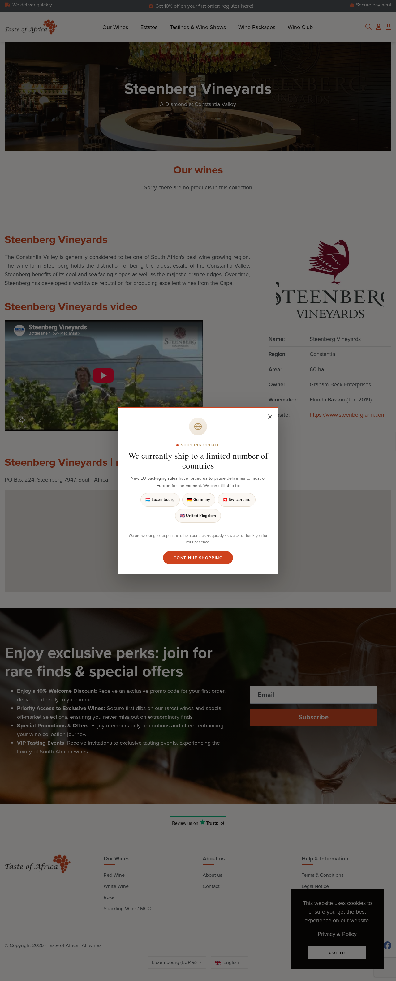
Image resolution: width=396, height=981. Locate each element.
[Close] (270, 416)
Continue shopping (198, 558)
